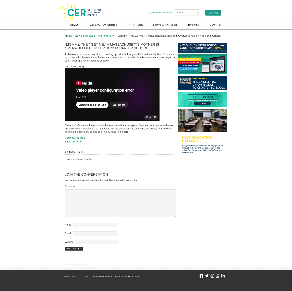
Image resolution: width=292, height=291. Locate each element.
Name (69, 224)
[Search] (198, 13)
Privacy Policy (71, 276)
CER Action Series (103, 25)
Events (193, 25)
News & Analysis (165, 25)
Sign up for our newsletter (160, 12)
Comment (70, 186)
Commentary (106, 36)
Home (68, 36)
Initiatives (135, 25)
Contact (213, 12)
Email (68, 233)
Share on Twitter (73, 141)
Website (69, 242)
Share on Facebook (75, 137)
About (75, 25)
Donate (215, 25)
